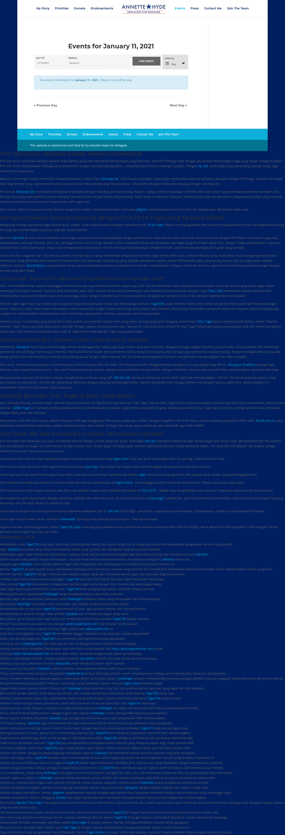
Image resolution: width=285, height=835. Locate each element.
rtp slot (203, 166)
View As (169, 58)
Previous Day (45, 105)
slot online (87, 658)
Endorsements (102, 8)
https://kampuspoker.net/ (31, 654)
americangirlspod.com (81, 624)
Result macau (265, 421)
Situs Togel (205, 321)
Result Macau (35, 265)
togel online (132, 683)
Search (72, 58)
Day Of (40, 58)
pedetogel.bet (32, 644)
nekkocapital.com (97, 629)
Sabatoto (14, 549)
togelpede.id (75, 673)
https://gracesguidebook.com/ (132, 649)
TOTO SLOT (149, 490)
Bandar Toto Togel (30, 803)
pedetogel (126, 678)
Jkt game (132, 788)
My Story (42, 8)
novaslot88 (67, 519)
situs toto (91, 467)
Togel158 (157, 304)
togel (142, 475)
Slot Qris (151, 441)
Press (194, 8)
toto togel (157, 498)
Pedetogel (51, 594)
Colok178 (40, 758)
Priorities (61, 8)
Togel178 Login (70, 527)
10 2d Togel (156, 225)
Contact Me (213, 8)
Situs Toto (215, 291)
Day (173, 64)
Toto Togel (70, 827)
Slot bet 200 (122, 378)
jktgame (58, 793)
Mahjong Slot (25, 192)
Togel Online (124, 482)
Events (180, 8)
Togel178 (32, 544)
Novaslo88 (62, 663)
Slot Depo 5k (109, 179)
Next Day (178, 105)
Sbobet (61, 798)
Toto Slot (113, 511)
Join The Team (238, 8)
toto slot (18, 238)
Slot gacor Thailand (241, 365)
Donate (79, 8)
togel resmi (121, 459)
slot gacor (23, 347)
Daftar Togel (21, 408)
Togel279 (17, 569)
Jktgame (142, 209)
